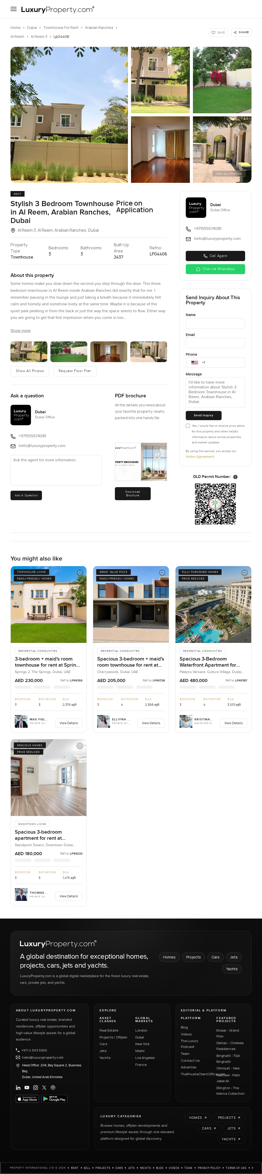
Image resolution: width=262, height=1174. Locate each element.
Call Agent (218, 256)
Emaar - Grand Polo (227, 1033)
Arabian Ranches (99, 27)
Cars (216, 957)
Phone (191, 354)
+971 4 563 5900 (34, 1050)
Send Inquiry (203, 415)
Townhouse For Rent (61, 27)
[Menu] (13, 9)
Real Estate (109, 1030)
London (141, 1030)
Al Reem (17, 36)
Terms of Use (236, 1168)
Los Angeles (145, 1057)
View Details (69, 723)
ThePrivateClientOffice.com (196, 1074)
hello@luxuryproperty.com (42, 1057)
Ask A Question (26, 495)
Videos (186, 1034)
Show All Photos (30, 371)
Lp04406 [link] (61, 36)
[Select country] (194, 362)
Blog (184, 1027)
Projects (193, 957)
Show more (20, 330)
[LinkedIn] (18, 1087)
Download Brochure (132, 493)
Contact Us (190, 1060)
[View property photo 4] (160, 149)
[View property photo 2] (160, 80)
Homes (169, 957)
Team (185, 1053)
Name (191, 314)
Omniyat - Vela (227, 1068)
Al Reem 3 (39, 36)
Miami (140, 1050)
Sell (87, 1168)
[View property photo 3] (222, 80)
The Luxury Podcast (189, 1043)
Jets (234, 957)
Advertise (188, 1067)
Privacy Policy (209, 1168)
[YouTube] (27, 1087)
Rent (75, 1168)
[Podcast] (53, 1087)
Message (194, 374)
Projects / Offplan (113, 1037)
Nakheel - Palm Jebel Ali (228, 1078)
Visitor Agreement (200, 456)
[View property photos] (69, 115)
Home (15, 27)
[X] (44, 1087)
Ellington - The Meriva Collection (230, 1091)
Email (190, 334)
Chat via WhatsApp (218, 269)
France (141, 1064)
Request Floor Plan (75, 371)
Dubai (32, 27)
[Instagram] (35, 1087)
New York (142, 1044)
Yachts (232, 968)
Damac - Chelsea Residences (230, 1046)
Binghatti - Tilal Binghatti (228, 1058)
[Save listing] (79, 572)
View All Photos (229, 173)
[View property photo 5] (222, 149)
